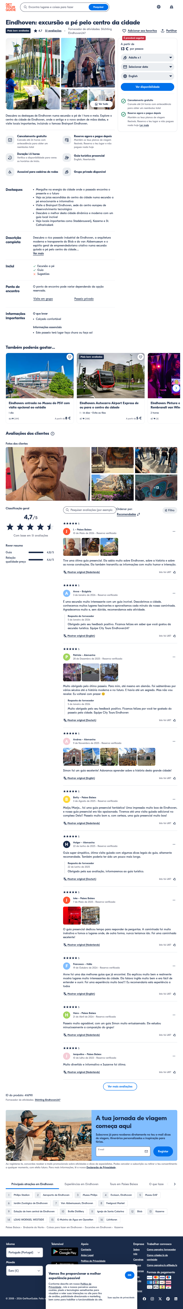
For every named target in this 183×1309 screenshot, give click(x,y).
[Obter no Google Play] (64, 1252)
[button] (47, 31)
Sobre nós (136, 1251)
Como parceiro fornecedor (161, 1249)
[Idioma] (159, 7)
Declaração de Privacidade (101, 1167)
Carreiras (138, 1259)
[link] (40, 388)
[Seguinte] (176, 388)
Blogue (137, 1265)
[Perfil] (171, 7)
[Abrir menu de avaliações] (174, 531)
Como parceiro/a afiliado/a (162, 1265)
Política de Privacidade (93, 1261)
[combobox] (54, 7)
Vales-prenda (137, 1279)
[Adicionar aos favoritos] (69, 357)
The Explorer (137, 1289)
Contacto (86, 1249)
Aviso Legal (87, 1255)
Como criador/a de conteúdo (157, 1257)
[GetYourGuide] (11, 7)
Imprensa (138, 1271)
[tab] (32, 1184)
